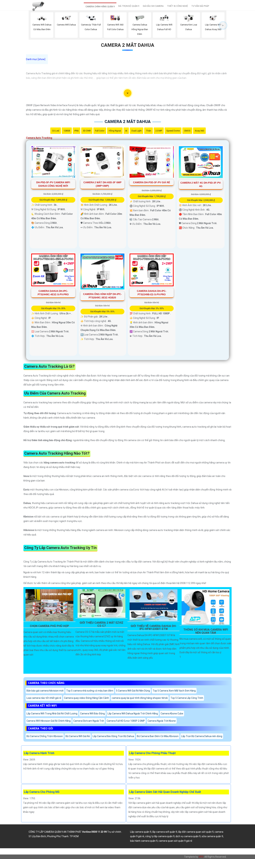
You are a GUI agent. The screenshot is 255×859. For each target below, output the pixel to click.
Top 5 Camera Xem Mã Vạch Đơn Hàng (174, 690)
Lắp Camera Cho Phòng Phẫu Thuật (152, 753)
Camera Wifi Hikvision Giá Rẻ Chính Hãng (49, 720)
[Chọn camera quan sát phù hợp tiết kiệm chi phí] (223, 25)
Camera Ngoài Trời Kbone (162, 720)
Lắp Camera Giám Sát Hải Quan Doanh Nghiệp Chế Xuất (165, 792)
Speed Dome (173, 130)
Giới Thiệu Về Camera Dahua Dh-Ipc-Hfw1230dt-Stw (154, 628)
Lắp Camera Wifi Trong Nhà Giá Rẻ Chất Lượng (52, 713)
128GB (66, 130)
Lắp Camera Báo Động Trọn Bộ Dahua (113, 736)
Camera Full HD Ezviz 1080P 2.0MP (126, 720)
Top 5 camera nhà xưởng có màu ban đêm (89, 690)
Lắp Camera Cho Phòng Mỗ (42, 792)
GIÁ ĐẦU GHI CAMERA (153, 6)
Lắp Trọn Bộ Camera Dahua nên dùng (201, 736)
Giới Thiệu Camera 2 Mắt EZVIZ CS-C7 (101, 624)
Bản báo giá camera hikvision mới (45, 690)
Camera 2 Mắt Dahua (127, 45)
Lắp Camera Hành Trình (39, 753)
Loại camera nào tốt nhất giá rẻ (44, 698)
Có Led (55, 130)
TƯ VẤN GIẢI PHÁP (200, 6)
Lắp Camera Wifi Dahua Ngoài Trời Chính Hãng (133, 713)
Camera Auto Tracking (39, 137)
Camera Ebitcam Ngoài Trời (88, 720)
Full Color (99, 130)
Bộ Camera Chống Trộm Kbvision (45, 736)
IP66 (76, 130)
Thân (148, 130)
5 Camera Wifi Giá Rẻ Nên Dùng (133, 690)
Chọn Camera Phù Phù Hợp (49, 626)
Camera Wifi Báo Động (92, 713)
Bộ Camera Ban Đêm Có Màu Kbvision (157, 736)
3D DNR (87, 130)
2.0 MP (158, 130)
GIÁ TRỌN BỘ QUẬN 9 (128, 6)
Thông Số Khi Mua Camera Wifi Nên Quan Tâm (205, 631)
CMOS (187, 130)
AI (126, 130)
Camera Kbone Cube (172, 713)
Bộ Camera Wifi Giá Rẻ (78, 736)
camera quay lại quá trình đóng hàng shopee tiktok (140, 698)
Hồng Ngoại (115, 130)
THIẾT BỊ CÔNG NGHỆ (177, 6)
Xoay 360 (199, 130)
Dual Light (136, 130)
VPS (201, 856)
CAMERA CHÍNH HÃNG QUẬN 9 (100, 6)
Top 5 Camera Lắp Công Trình (187, 698)
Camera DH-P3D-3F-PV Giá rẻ (151, 182)
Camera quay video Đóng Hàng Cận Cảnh (86, 698)
